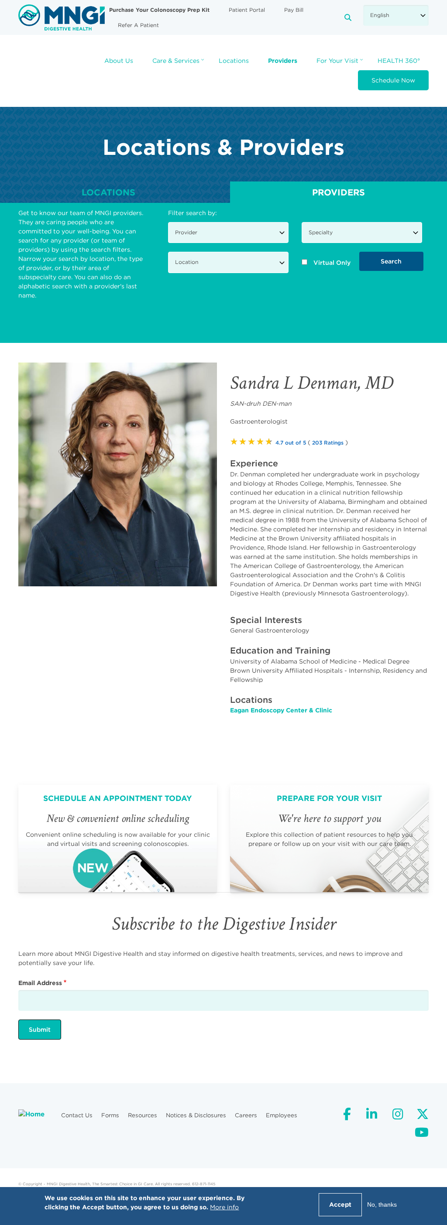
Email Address (40, 983)
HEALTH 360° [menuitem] (399, 61)
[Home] (61, 17)
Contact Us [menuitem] (77, 1115)
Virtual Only (332, 263)
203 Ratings (328, 442)
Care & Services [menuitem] (179, 63)
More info (224, 1207)
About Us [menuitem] (118, 61)
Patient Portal (247, 10)
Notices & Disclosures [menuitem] (196, 1115)
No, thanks (382, 1204)
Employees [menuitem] (281, 1115)
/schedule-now (117, 838)
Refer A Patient (138, 25)
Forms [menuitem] (110, 1115)
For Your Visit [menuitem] (340, 63)
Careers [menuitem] (246, 1115)
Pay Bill (293, 10)
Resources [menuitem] (142, 1115)
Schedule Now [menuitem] (393, 80)
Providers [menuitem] (282, 61)
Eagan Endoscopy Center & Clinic (281, 710)
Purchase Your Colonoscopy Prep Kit (159, 9)
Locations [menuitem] (234, 61)
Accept (340, 1204)
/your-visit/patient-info (329, 838)
